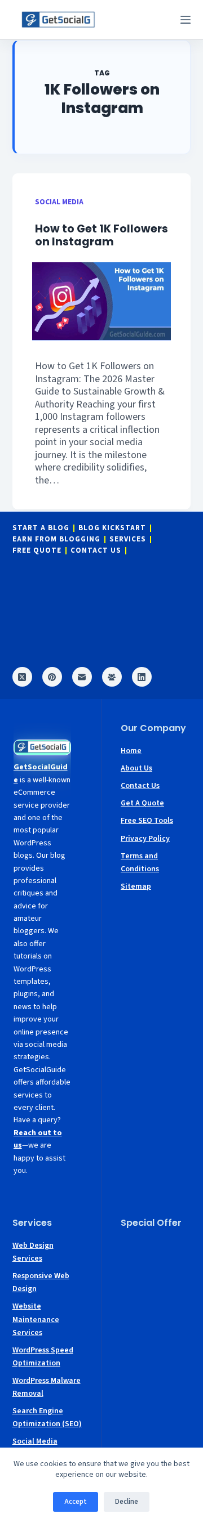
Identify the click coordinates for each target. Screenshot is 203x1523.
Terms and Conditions (140, 862)
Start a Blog (40, 528)
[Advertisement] (156, 1272)
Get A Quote (142, 803)
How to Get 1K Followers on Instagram (101, 235)
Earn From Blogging (56, 539)
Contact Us (95, 550)
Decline (126, 1502)
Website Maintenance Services (35, 1319)
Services (127, 539)
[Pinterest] (52, 677)
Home (131, 750)
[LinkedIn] (142, 677)
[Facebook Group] (112, 677)
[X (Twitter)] (22, 677)
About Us (136, 768)
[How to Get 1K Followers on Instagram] (101, 301)
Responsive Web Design (40, 1282)
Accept (75, 1502)
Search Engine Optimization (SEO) (47, 1417)
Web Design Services (33, 1252)
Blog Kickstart (112, 528)
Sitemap (136, 886)
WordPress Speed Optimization (42, 1357)
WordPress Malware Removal (46, 1387)
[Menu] (185, 20)
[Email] (82, 677)
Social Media (59, 201)
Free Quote (36, 550)
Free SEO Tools (147, 820)
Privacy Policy (145, 838)
